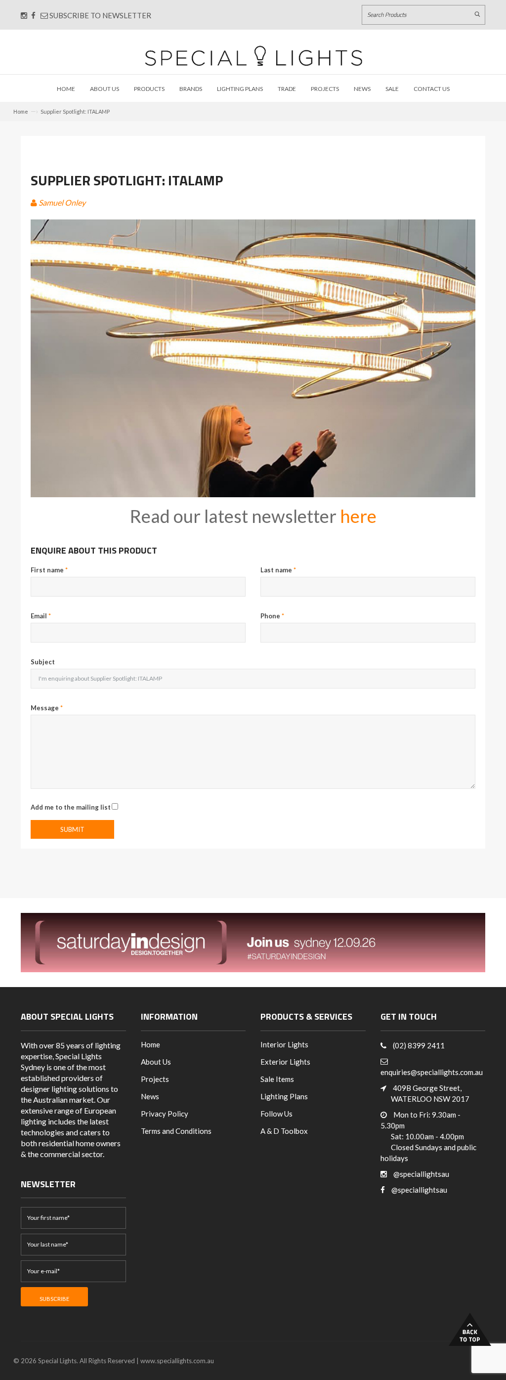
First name (49, 570)
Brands (190, 88)
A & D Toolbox (284, 1130)
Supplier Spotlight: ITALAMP (75, 111)
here (358, 516)
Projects (325, 88)
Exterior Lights (285, 1061)
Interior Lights (284, 1044)
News (362, 88)
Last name (278, 570)
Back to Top (470, 1329)
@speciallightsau (421, 1173)
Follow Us (276, 1113)
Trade (287, 88)
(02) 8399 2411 (419, 1045)
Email (41, 616)
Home (66, 88)
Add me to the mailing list (71, 807)
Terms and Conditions (176, 1130)
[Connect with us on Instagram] (24, 15)
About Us (104, 88)
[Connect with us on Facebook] (33, 15)
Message (47, 708)
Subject (43, 662)
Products (149, 88)
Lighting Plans (240, 88)
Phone (272, 616)
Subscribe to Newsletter (99, 15)
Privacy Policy (164, 1113)
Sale (392, 88)
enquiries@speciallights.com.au (431, 1072)
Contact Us (432, 88)
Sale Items (277, 1079)
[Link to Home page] (253, 55)
